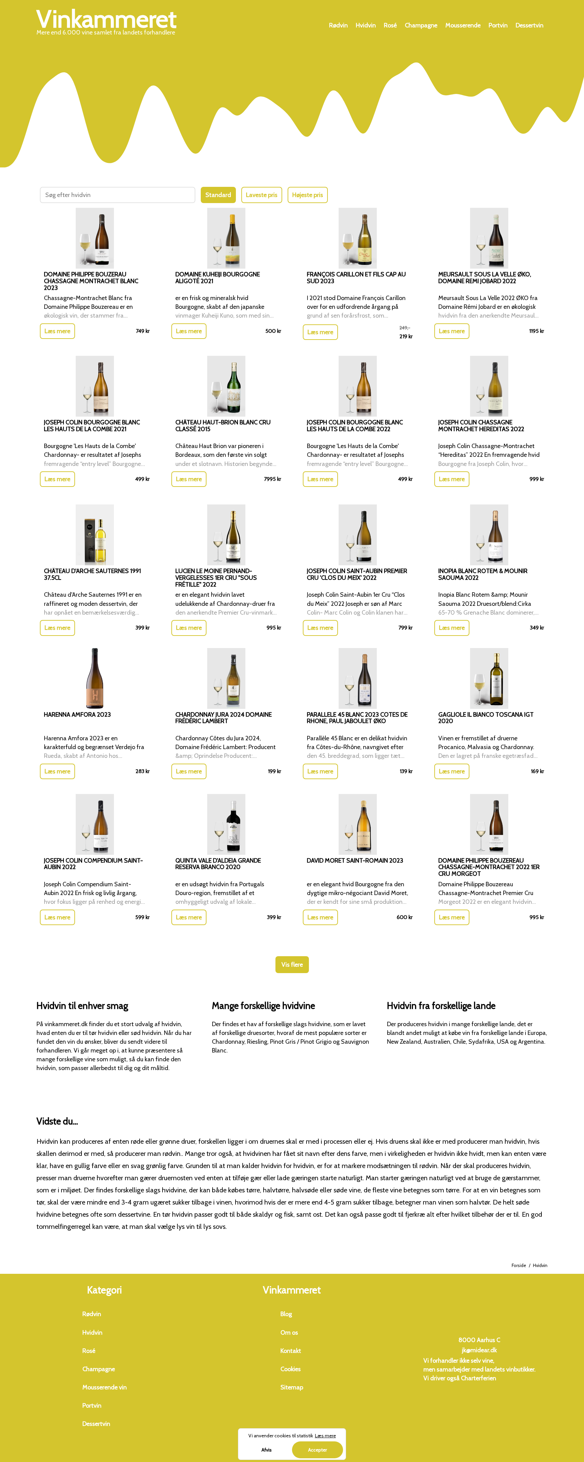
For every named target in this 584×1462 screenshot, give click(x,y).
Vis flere (292, 964)
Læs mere (57, 331)
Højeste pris (307, 195)
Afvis (267, 1450)
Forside (519, 1265)
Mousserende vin (104, 1387)
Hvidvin (366, 25)
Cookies (291, 1369)
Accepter (317, 1450)
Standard (218, 195)
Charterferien (478, 1378)
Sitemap (292, 1387)
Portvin (498, 25)
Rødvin (338, 25)
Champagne (421, 25)
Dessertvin (529, 25)
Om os (289, 1332)
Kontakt (291, 1351)
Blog (286, 1314)
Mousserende (463, 25)
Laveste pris (261, 195)
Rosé (390, 25)
